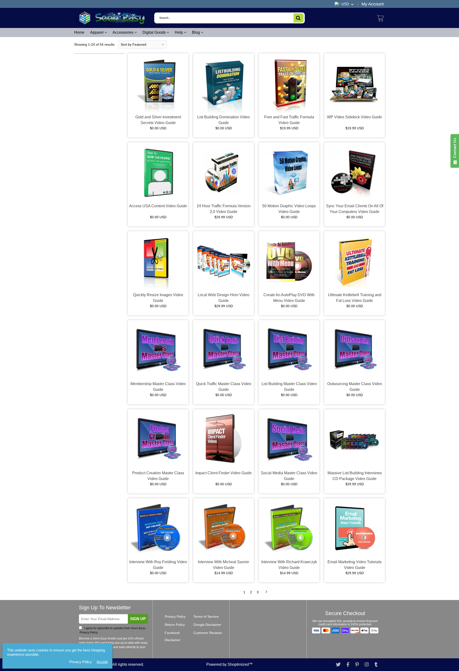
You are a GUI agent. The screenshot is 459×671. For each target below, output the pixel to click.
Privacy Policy (88, 632)
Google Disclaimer (207, 625)
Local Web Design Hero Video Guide (223, 298)
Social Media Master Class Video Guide (289, 476)
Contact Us (455, 149)
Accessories (123, 32)
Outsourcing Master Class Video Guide (354, 387)
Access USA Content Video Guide (158, 206)
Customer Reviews (207, 633)
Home (79, 32)
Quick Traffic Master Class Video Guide (223, 387)
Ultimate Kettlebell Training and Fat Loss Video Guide (354, 298)
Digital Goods (154, 32)
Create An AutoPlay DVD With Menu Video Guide (289, 298)
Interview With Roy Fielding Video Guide (158, 565)
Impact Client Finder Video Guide (223, 473)
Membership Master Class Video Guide (158, 387)
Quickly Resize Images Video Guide (158, 298)
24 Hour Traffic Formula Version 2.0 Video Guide (224, 209)
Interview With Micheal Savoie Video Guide (223, 565)
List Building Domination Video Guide (223, 120)
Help (179, 32)
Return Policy (175, 625)
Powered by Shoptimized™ (229, 664)
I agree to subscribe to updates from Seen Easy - (113, 630)
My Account (372, 4)
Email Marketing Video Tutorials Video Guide (355, 565)
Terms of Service (206, 616)
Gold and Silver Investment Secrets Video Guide (158, 120)
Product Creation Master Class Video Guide (158, 476)
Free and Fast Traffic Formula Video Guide (289, 120)
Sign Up (138, 619)
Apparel (97, 32)
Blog (196, 32)
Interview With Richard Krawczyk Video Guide (289, 565)
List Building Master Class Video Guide (289, 387)
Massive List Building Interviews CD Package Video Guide (355, 476)
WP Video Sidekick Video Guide (354, 117)
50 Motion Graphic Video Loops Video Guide (289, 209)
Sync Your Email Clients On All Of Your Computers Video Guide (354, 209)
